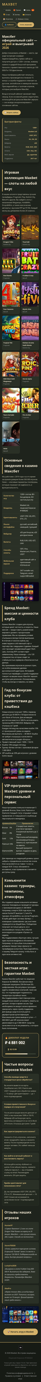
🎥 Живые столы (22, 19)
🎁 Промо (17, 10)
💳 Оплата (27, 14)
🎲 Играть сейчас (11, 113)
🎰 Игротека (8, 19)
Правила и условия (13, 1376)
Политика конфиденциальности (20, 1373)
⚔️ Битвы (16, 14)
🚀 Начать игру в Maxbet (20, 1331)
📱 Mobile (7, 10)
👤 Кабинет (9, 25)
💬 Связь (29, 10)
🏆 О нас (6, 14)
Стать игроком (26, 25)
